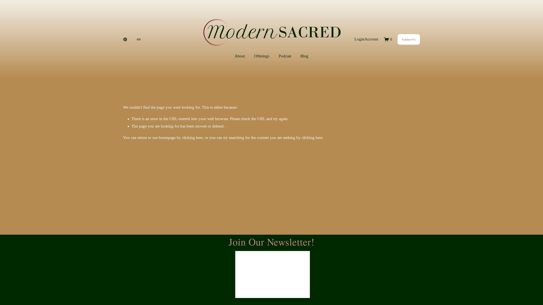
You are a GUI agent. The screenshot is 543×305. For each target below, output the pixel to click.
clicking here (192, 137)
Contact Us (409, 39)
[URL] (139, 39)
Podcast (285, 56)
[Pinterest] (125, 39)
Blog (304, 56)
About (240, 56)
